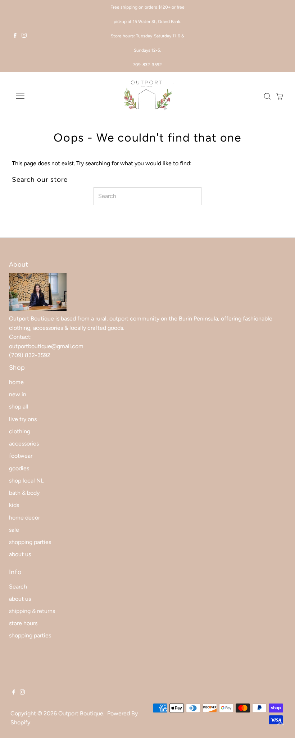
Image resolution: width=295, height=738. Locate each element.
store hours (23, 623)
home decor (24, 517)
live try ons (23, 419)
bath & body (24, 492)
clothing (19, 431)
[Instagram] (24, 36)
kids (14, 505)
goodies (19, 468)
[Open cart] (279, 96)
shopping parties (30, 542)
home (16, 382)
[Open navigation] (43, 96)
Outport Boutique (80, 713)
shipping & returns (32, 611)
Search (18, 586)
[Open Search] (267, 96)
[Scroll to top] (280, 723)
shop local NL (26, 480)
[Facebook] (15, 36)
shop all (18, 406)
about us (20, 554)
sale (14, 529)
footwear (20, 455)
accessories (24, 443)
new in (17, 394)
